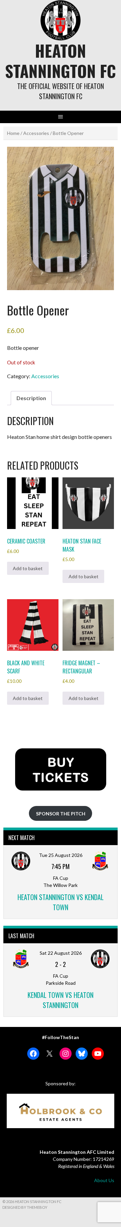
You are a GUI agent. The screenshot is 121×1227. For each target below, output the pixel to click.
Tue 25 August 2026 (60, 855)
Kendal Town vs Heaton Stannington (60, 1000)
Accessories (36, 133)
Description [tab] (31, 398)
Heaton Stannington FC (60, 60)
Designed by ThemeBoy (24, 1207)
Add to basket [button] (28, 568)
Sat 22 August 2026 (61, 953)
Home (13, 133)
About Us (104, 1180)
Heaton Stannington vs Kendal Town (60, 902)
